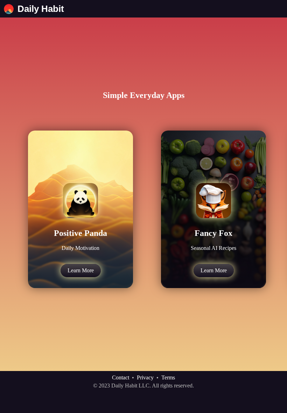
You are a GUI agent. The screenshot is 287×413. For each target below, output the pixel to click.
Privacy (145, 377)
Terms (168, 377)
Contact (120, 377)
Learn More (81, 270)
